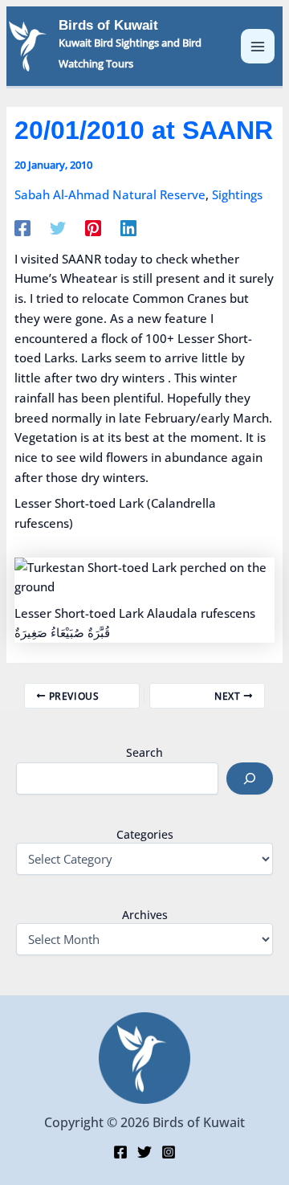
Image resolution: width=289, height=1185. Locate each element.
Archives (145, 914)
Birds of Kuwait (108, 25)
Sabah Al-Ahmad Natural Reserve (110, 194)
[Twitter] (58, 227)
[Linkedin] (128, 227)
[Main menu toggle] (258, 46)
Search (144, 752)
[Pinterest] (93, 227)
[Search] (249, 778)
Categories (144, 834)
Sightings (237, 194)
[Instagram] (168, 1152)
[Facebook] (22, 227)
